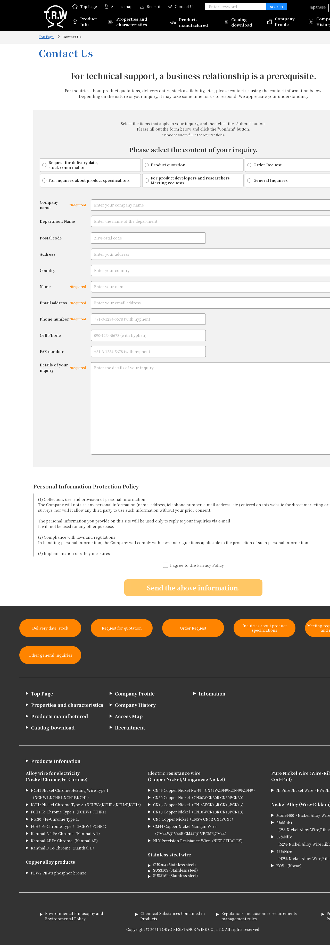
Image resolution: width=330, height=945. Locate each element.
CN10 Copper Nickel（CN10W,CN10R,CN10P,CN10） (199, 811)
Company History (135, 704)
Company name (49, 205)
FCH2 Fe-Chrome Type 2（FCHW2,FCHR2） (69, 826)
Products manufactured (193, 22)
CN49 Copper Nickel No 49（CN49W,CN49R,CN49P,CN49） (205, 790)
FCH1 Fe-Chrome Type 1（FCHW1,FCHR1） (69, 811)
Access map (122, 6)
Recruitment (130, 727)
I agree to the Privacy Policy (197, 565)
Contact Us (184, 6)
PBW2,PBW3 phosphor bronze (58, 872)
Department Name (57, 221)
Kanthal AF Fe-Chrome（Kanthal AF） (65, 840)
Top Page (88, 6)
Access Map (129, 716)
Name (45, 286)
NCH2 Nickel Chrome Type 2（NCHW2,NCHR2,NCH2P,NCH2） (87, 804)
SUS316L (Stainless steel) (175, 875)
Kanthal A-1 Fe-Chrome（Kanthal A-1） (66, 833)
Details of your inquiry (54, 367)
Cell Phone (50, 335)
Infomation (212, 693)
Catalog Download (53, 727)
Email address (53, 302)
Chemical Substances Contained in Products (173, 916)
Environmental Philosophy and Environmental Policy (74, 916)
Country (47, 270)
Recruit (153, 6)
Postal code (51, 237)
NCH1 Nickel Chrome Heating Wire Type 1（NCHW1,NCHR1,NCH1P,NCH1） (70, 794)
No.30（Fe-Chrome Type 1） (56, 819)
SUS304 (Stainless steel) (174, 864)
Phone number (54, 319)
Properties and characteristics (131, 22)
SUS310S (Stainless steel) (175, 870)
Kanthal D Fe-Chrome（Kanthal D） (63, 848)
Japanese (317, 7)
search (276, 6)
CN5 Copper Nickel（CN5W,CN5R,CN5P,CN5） (194, 819)
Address (47, 254)
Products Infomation (55, 761)
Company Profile (285, 21)
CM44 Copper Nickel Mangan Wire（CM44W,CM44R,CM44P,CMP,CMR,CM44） (190, 830)
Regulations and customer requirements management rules (259, 916)
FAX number (52, 351)
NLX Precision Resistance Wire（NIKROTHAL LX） (199, 840)
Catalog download (241, 22)
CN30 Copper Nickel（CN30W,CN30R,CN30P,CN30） (199, 797)
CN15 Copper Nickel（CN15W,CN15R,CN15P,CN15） (199, 804)
